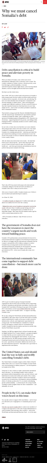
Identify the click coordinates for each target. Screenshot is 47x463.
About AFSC (28, 445)
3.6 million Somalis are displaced (11, 201)
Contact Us (40, 447)
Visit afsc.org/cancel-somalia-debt (11, 407)
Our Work (27, 439)
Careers (39, 445)
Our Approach (28, 441)
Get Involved (40, 441)
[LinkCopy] (8, 27)
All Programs (28, 443)
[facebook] (2, 27)
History (27, 447)
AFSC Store (39, 443)
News (38, 439)
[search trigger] (41, 2)
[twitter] (5, 27)
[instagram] (8, 439)
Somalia (4, 417)
